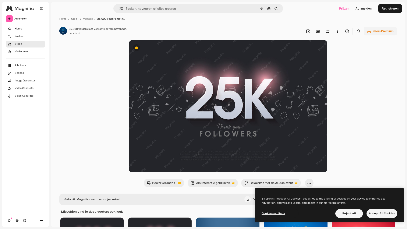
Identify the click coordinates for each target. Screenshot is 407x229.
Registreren (390, 8)
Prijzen (344, 8)
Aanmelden (363, 8)
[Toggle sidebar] (41, 8)
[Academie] (17, 220)
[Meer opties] (337, 31)
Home (63, 19)
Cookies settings (273, 213)
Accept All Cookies (382, 213)
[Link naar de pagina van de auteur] (63, 31)
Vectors (88, 19)
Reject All (349, 213)
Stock (74, 19)
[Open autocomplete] (119, 8)
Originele (156, 48)
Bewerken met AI (161, 184)
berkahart (74, 33)
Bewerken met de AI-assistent (268, 184)
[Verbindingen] (9, 220)
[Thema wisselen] (24, 220)
